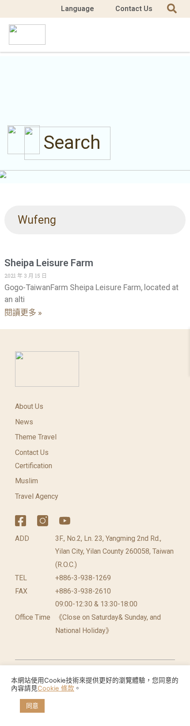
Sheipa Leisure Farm (48, 262)
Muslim (26, 481)
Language (77, 8)
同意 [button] (32, 705)
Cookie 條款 (56, 688)
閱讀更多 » (23, 312)
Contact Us (133, 8)
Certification (33, 466)
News (24, 422)
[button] (172, 34)
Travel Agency (36, 496)
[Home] (87, 521)
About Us (29, 406)
